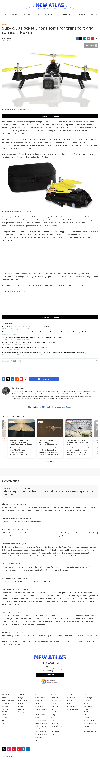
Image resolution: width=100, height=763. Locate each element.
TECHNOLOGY (55, 692)
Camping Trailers (40, 715)
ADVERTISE (5, 709)
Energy (20, 698)
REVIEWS (5, 706)
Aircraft (69, 695)
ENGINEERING (13, 15)
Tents (36, 740)
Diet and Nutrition (89, 720)
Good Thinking (55, 706)
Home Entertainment (57, 712)
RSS (3, 720)
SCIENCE (86, 695)
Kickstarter (23, 291)
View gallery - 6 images (50, 116)
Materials (21, 703)
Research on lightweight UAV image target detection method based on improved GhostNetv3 (28, 342)
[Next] (95, 439)
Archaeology (88, 698)
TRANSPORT (48, 15)
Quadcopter (70, 371)
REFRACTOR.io (88, 692)
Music (53, 717)
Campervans (39, 712)
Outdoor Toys (39, 700)
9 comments (46, 379)
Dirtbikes (37, 717)
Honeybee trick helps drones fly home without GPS (77, 442)
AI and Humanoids (57, 695)
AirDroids (14, 291)
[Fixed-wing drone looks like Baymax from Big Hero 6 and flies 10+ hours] (21, 428)
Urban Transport (72, 709)
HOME (4, 15)
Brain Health (88, 717)
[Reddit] (88, 38)
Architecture (22, 695)
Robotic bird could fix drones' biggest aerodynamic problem (48, 442)
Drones (4, 24)
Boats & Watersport (41, 709)
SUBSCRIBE (81, 15)
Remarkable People (57, 726)
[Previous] (5, 439)
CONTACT (5, 717)
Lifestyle (53, 715)
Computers (54, 698)
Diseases (86, 726)
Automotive (71, 698)
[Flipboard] (92, 38)
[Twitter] (80, 38)
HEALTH (86, 712)
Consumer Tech (56, 700)
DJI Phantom (18, 122)
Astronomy (87, 700)
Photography (55, 723)
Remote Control (32, 371)
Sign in (7, 488)
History (53, 709)
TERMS (4, 712)
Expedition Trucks (40, 720)
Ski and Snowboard (41, 734)
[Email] (96, 38)
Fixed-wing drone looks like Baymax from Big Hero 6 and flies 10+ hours (21, 442)
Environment (88, 706)
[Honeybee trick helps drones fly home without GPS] (78, 428)
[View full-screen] (96, 45)
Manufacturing (22, 700)
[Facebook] (77, 38)
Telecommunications (57, 729)
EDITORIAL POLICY (8, 700)
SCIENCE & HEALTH (63, 15)
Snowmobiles (39, 737)
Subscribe (50, 675)
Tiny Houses (38, 703)
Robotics (21, 709)
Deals (53, 734)
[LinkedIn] (84, 38)
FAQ (3, 723)
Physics (86, 709)
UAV (19, 371)
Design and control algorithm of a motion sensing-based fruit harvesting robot (24, 347)
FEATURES (5, 703)
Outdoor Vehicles (40, 698)
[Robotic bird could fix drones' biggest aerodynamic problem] (50, 428)
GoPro (45, 371)
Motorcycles (71, 706)
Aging (85, 715)
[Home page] (50, 5)
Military (20, 706)
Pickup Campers (40, 729)
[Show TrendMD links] (97, 361)
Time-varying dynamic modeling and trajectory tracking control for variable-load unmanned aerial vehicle (31, 337)
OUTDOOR (26, 15)
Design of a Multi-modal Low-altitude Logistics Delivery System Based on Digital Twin (26, 327)
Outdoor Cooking (40, 726)
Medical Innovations (90, 729)
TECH (37, 15)
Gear (36, 695)
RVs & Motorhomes (41, 732)
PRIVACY (4, 715)
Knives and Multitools (41, 723)
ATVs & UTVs (39, 706)
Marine (69, 703)
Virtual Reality (55, 732)
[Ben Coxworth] (6, 391)
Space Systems (23, 712)
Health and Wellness (90, 732)
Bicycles (69, 700)
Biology (86, 703)
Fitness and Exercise (90, 723)
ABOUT (4, 698)
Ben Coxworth (18, 388)
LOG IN (90, 15)
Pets (52, 720)
